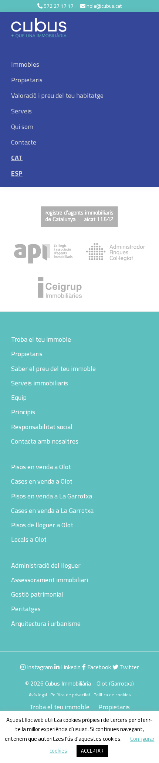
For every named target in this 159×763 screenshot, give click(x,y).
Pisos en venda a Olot (41, 467)
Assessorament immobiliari (49, 580)
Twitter (128, 667)
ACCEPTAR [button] (92, 750)
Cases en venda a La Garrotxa (52, 510)
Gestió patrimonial (37, 594)
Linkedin (70, 667)
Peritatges (26, 609)
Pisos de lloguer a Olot (42, 525)
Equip (19, 397)
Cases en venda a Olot (41, 481)
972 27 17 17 (59, 6)
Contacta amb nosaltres (44, 441)
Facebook (98, 667)
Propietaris (27, 354)
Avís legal (38, 694)
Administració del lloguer (46, 565)
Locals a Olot (29, 539)
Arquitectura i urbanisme (46, 623)
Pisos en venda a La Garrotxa (51, 496)
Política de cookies (112, 694)
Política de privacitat (70, 694)
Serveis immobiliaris (39, 383)
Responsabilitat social (41, 427)
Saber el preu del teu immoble (53, 369)
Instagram (39, 667)
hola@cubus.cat (104, 6)
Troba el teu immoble (41, 339)
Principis (23, 412)
